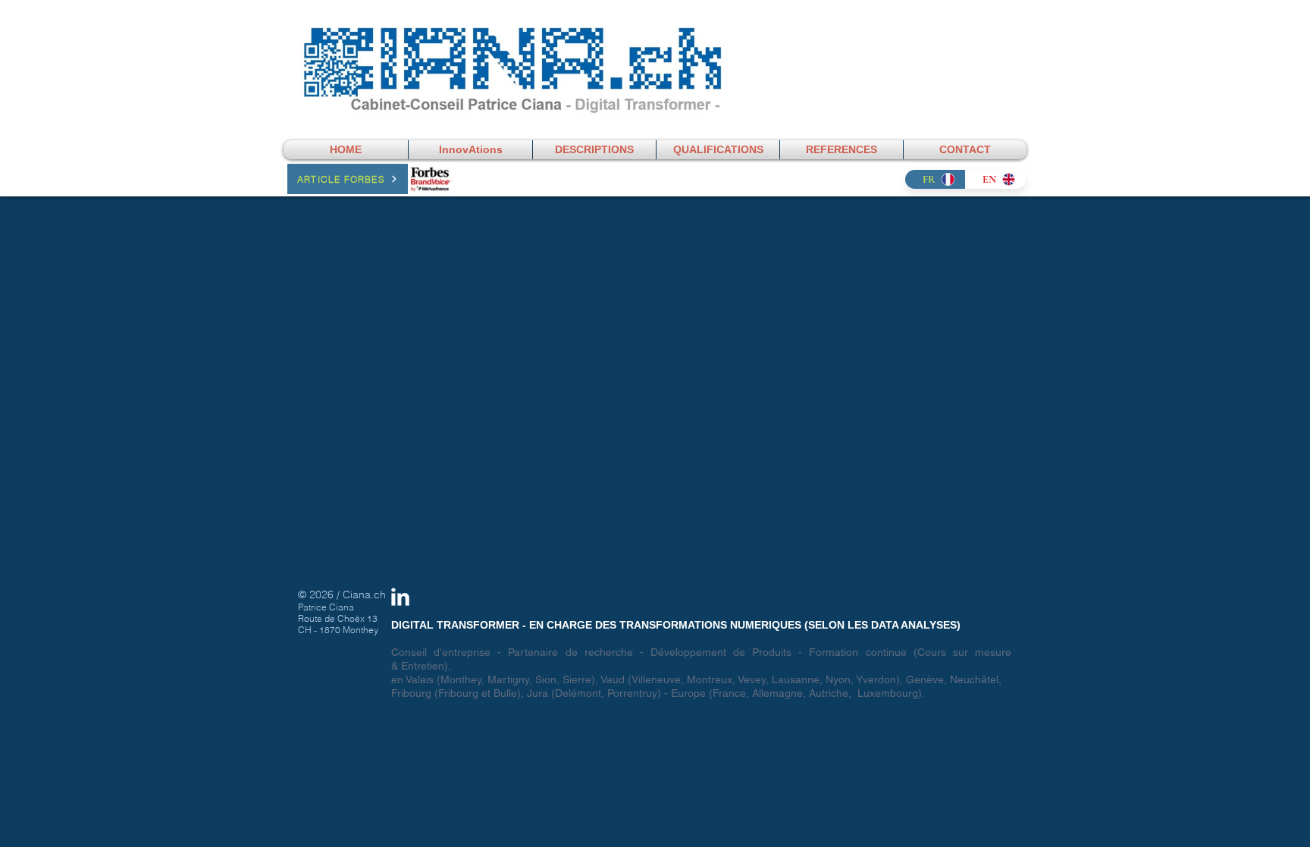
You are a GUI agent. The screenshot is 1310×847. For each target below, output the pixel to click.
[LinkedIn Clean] (400, 597)
